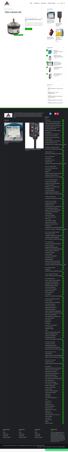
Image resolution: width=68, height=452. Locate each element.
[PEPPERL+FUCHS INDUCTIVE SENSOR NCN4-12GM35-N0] (51, 15)
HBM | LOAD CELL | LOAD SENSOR (51, 376)
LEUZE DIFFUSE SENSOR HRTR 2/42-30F (59, 24)
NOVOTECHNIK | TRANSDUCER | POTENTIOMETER (54, 153)
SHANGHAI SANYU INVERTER (50, 222)
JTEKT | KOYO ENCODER (49, 156)
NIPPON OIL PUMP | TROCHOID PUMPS (52, 183)
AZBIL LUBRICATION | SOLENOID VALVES (52, 316)
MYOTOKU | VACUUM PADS (50, 387)
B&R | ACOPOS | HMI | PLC (50, 160)
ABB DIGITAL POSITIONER (50, 215)
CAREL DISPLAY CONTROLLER (50, 371)
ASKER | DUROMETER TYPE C (50, 351)
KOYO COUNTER (48, 418)
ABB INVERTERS (48, 225)
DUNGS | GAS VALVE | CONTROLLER (52, 369)
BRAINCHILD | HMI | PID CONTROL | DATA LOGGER (54, 357)
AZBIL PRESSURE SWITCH (50, 278)
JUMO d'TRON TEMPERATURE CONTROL (52, 332)
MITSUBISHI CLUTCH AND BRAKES (51, 211)
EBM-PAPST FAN (48, 158)
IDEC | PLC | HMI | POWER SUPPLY (51, 168)
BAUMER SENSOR (48, 161)
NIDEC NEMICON (48, 401)
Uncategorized (47, 394)
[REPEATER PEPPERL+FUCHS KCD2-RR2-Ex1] (50, 52)
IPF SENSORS (47, 323)
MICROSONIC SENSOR (49, 328)
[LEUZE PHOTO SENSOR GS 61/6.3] (51, 32)
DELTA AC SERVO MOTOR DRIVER (51, 179)
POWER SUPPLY (48, 321)
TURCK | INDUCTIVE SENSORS (50, 289)
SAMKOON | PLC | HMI (49, 361)
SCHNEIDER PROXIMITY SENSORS (51, 285)
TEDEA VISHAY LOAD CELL (50, 343)
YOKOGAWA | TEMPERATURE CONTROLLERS (53, 235)
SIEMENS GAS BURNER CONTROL (51, 333)
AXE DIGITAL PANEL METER (53, 243)
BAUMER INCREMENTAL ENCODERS (51, 192)
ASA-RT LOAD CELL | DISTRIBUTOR (51, 383)
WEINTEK (47, 421)
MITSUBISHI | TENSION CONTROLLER (52, 237)
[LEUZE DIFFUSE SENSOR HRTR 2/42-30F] (59, 17)
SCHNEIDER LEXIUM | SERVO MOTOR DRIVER (53, 227)
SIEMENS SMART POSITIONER (50, 345)
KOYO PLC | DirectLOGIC (49, 245)
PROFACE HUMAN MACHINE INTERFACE (52, 123)
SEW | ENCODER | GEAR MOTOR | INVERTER (53, 378)
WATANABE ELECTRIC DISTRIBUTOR (51, 283)
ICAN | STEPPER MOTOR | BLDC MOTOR (52, 347)
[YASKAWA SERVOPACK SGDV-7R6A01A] (50, 76)
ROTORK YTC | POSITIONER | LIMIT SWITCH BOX (54, 296)
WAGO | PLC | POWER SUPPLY (50, 166)
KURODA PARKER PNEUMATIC (50, 375)
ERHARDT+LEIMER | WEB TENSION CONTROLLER (54, 193)
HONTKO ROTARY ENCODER (50, 392)
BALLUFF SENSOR (48, 139)
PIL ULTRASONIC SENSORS (50, 267)
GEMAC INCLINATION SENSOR (50, 314)
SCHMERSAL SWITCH (49, 404)
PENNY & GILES (48, 218)
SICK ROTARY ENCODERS (50, 185)
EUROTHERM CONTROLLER (50, 304)
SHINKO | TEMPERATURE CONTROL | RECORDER (54, 275)
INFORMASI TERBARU (51, 3)
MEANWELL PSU (48, 402)
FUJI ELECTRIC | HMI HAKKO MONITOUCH (53, 121)
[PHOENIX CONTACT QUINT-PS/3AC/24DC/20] (50, 58)
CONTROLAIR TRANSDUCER (50, 196)
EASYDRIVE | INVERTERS (49, 252)
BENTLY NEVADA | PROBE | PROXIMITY (52, 232)
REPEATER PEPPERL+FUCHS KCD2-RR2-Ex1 (58, 51)
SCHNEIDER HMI (48, 366)
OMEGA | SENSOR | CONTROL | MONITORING (53, 355)
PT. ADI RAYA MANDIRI (20, 445)
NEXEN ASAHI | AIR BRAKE (50, 342)
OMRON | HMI (47, 269)
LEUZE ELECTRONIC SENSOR (50, 128)
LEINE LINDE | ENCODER (49, 318)
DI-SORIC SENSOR (48, 389)
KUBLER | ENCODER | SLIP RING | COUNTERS (53, 173)
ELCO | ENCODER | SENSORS (50, 220)
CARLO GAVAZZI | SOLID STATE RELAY (52, 373)
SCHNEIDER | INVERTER (49, 188)
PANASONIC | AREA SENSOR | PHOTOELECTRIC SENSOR (55, 163)
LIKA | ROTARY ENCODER (50, 190)
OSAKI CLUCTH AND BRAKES (50, 335)
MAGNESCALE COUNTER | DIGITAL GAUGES (53, 368)
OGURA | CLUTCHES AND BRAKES (51, 390)
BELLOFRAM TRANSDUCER (50, 337)
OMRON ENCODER (48, 419)
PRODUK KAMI (43, 3)
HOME (31, 3)
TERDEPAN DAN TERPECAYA (40, 445)
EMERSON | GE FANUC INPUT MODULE (52, 137)
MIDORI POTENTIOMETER (50, 290)
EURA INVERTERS (48, 353)
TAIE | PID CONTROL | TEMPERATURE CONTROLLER (54, 239)
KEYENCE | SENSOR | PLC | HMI (51, 142)
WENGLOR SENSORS (49, 259)
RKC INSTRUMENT (48, 213)
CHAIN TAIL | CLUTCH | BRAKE (50, 201)
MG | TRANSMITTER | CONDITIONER (54, 149)
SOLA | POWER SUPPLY (49, 380)
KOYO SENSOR (48, 294)
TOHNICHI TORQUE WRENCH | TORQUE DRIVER (54, 339)
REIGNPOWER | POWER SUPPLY (51, 307)
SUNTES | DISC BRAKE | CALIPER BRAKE (52, 302)
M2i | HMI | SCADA (48, 300)
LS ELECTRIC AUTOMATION (50, 287)
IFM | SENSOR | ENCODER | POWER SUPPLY (53, 125)
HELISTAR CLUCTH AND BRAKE (51, 325)
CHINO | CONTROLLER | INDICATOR (51, 250)
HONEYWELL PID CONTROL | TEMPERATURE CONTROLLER (56, 229)
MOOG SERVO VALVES (49, 257)
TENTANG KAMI (36, 3)
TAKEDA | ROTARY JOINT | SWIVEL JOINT (52, 414)
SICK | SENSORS (48, 132)
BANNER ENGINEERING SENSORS (51, 247)
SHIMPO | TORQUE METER (50, 385)
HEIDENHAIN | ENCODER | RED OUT (51, 175)
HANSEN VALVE (48, 411)
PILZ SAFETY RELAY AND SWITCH (51, 135)
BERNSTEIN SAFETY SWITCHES (50, 409)
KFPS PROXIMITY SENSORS (50, 309)
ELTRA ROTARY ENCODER (50, 233)
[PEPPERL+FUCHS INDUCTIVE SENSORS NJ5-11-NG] (59, 32)
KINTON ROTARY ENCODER (50, 406)
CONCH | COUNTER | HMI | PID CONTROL (52, 280)
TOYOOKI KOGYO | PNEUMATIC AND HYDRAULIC (54, 198)
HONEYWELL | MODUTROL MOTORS (52, 147)
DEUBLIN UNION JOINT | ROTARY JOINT (52, 261)
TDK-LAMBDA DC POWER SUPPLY (51, 397)
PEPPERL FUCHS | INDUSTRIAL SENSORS (52, 130)
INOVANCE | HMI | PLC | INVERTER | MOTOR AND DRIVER (55, 144)
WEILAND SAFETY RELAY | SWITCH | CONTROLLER (54, 349)
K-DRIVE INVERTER (48, 416)
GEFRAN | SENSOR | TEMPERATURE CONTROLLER (54, 363)
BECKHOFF (47, 171)
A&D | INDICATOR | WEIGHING (50, 382)
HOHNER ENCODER (48, 254)
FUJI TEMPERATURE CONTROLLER (51, 208)
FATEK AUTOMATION (49, 292)
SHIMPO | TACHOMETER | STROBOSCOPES (53, 311)
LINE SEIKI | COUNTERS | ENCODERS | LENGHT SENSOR (55, 264)
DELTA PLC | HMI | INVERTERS (50, 181)
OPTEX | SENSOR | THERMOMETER (51, 282)
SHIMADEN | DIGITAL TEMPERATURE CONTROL (54, 271)
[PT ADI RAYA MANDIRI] (7, 3)
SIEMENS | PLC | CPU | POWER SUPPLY (52, 186)
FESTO (46, 330)
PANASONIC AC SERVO (49, 204)
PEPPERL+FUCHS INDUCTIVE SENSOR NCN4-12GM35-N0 (51, 21)
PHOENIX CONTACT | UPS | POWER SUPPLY (53, 206)
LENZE (46, 399)
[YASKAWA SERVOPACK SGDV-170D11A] (50, 70)
